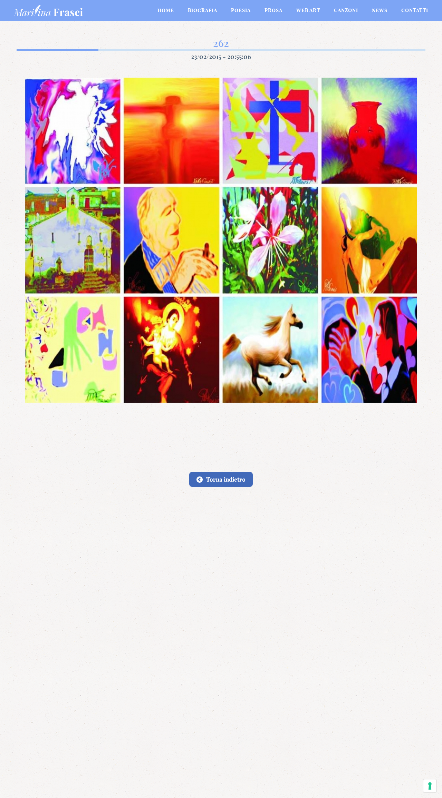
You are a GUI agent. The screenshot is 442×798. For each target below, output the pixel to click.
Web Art (308, 10)
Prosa (273, 10)
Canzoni (346, 10)
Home (165, 10)
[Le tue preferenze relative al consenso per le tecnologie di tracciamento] (429, 785)
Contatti (414, 10)
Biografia (202, 10)
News (379, 10)
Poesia (241, 10)
